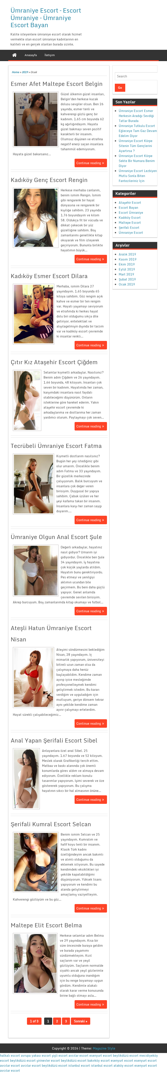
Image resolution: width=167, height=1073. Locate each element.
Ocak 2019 (127, 284)
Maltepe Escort (130, 222)
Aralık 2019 (127, 254)
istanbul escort (79, 1065)
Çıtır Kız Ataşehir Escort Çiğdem (54, 362)
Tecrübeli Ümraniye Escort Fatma (56, 445)
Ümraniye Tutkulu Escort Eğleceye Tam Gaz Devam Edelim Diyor (138, 130)
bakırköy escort (98, 1060)
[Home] (14, 55)
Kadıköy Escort (130, 217)
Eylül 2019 (127, 269)
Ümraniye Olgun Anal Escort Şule (56, 536)
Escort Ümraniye (131, 212)
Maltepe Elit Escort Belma (46, 925)
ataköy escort (124, 1065)
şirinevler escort (48, 1060)
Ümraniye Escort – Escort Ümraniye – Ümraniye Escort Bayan (45, 17)
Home (15, 72)
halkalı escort (10, 1055)
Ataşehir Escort (130, 202)
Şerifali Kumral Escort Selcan (51, 824)
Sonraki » (80, 1021)
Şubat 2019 (127, 279)
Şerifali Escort (129, 227)
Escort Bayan (128, 207)
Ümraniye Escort (131, 232)
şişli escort (60, 1055)
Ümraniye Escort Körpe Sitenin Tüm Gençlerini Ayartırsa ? (135, 145)
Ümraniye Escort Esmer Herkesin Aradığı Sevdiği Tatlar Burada (136, 115)
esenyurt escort (100, 1055)
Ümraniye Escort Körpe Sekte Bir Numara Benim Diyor (137, 160)
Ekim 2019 (127, 264)
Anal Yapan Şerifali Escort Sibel (54, 740)
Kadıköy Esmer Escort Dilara (49, 275)
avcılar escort (78, 1055)
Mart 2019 (126, 274)
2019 (25, 72)
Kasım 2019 (128, 259)
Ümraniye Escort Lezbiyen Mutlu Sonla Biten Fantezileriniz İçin (138, 175)
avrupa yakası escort (36, 1055)
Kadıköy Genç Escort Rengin (49, 179)
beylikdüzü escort (126, 1055)
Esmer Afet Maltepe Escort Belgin (57, 83)
